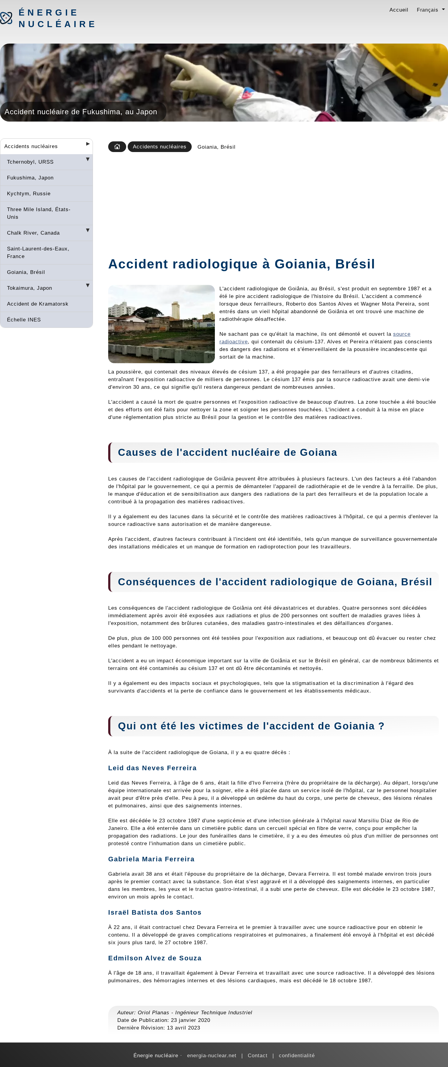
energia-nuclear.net (211, 1055)
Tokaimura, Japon (29, 288)
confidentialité (297, 1055)
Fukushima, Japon (30, 178)
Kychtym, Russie (29, 193)
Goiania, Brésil (26, 272)
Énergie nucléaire (51, 18)
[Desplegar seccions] (86, 146)
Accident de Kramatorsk (38, 304)
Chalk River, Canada (33, 233)
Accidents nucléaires (31, 146)
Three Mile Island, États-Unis (39, 213)
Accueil (398, 10)
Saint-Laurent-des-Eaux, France (38, 252)
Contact (258, 1055)
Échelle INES (24, 320)
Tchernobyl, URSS (30, 162)
